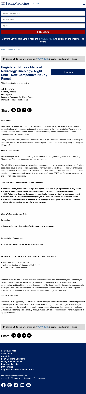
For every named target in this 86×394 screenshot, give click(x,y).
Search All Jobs (8, 350)
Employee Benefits (10, 364)
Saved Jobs (6, 353)
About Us (5, 356)
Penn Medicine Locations (13, 358)
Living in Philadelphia (11, 361)
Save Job (68, 71)
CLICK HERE (48, 38)
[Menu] (84, 4)
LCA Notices (7, 366)
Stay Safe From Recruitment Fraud (17, 369)
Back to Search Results (10, 49)
